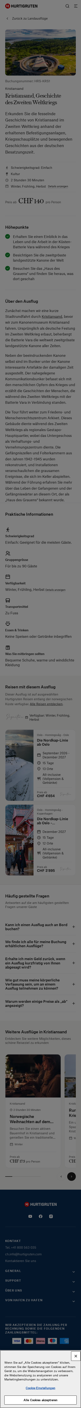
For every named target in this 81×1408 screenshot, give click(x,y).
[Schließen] (76, 1356)
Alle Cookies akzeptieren (40, 1400)
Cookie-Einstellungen (40, 1388)
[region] (40, 1379)
